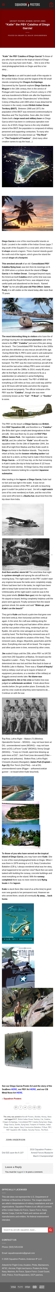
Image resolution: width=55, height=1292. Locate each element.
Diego (50, 1122)
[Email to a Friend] (30, 1107)
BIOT (15, 1119)
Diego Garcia (9, 1125)
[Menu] (3, 4)
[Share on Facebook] (20, 1107)
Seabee (24, 1130)
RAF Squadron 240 (13, 1130)
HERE (14, 1089)
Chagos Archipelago (10, 1122)
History (37, 21)
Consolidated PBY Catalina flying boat (32, 1122)
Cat (42, 1119)
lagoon (16, 1127)
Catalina (47, 1119)
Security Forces (34, 1130)
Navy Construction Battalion (30, 1127)
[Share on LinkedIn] (39, 1107)
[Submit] (50, 1229)
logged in (21, 1172)
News (43, 21)
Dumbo (17, 1125)
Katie (11, 1127)
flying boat (25, 1125)
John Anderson (40, 35)
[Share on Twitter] (25, 1107)
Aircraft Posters (17, 21)
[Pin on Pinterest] (34, 1107)
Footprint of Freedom (37, 1125)
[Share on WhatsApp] (16, 1107)
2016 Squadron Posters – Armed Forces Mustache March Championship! (41, 1152)
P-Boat (44, 1127)
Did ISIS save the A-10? (13, 1153)
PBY (49, 1127)
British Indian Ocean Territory (29, 1119)
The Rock (44, 1130)
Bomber (29, 21)
